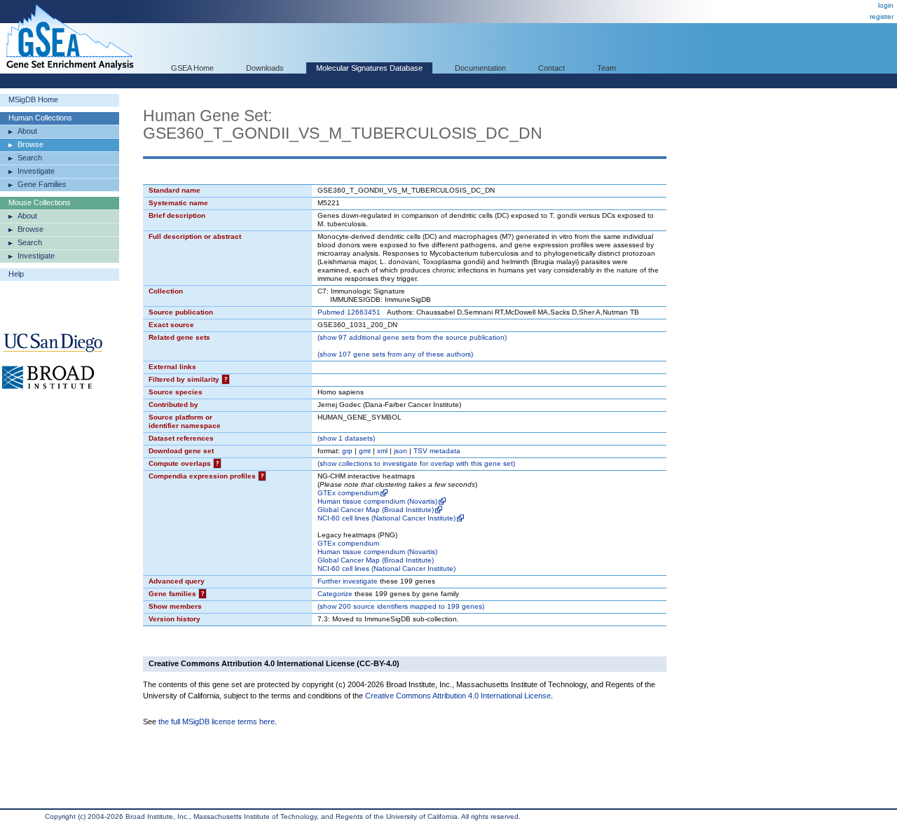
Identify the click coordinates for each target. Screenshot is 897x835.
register (881, 16)
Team (606, 68)
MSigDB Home (33, 99)
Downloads (265, 68)
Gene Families (42, 184)
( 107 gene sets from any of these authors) (395, 354)
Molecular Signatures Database (369, 68)
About (27, 131)
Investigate (36, 171)
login (885, 5)
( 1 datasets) (346, 438)
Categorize (334, 594)
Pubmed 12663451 (349, 312)
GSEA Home (192, 68)
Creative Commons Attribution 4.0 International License (458, 695)
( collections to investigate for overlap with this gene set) (416, 463)
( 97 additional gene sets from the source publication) (412, 337)
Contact (551, 68)
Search (30, 157)
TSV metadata (436, 451)
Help (16, 274)
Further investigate (347, 581)
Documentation (480, 68)
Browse (30, 144)
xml (382, 451)
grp (347, 451)
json (400, 451)
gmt (365, 451)
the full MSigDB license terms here (216, 721)
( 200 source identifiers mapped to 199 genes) (400, 606)
